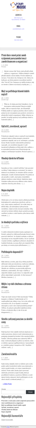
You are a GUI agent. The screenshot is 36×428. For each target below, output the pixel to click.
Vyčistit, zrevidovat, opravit (14, 126)
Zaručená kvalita (9, 354)
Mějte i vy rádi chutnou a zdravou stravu (16, 285)
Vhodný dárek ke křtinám (12, 158)
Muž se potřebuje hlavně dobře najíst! (15, 92)
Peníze (3, 67)
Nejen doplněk (7, 190)
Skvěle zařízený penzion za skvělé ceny (16, 320)
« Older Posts (7, 384)
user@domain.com (18, 29)
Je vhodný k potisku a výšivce (14, 222)
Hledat (3, 389)
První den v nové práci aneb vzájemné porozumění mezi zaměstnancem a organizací (14, 58)
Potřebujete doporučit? (12, 252)
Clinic (8, 427)
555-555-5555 (18, 40)
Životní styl (4, 99)
